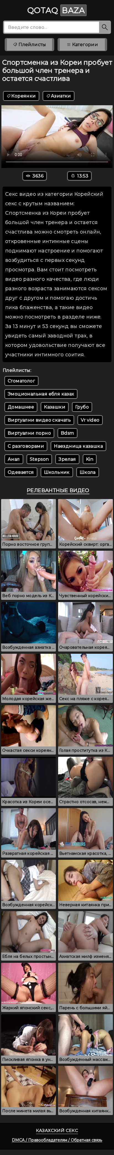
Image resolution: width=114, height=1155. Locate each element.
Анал (14, 459)
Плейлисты (31, 44)
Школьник (57, 472)
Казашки (54, 407)
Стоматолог (21, 381)
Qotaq (56, 10)
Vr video (90, 420)
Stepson (39, 459)
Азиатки (61, 96)
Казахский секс (57, 1130)
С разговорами (26, 446)
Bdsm (67, 433)
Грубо (82, 407)
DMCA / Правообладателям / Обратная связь (57, 1140)
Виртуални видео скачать (39, 420)
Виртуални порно (29, 433)
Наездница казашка (78, 446)
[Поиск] (105, 27)
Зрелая (67, 459)
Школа (88, 472)
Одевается (21, 472)
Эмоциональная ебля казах (41, 394)
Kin (89, 459)
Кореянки (23, 96)
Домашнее (21, 407)
